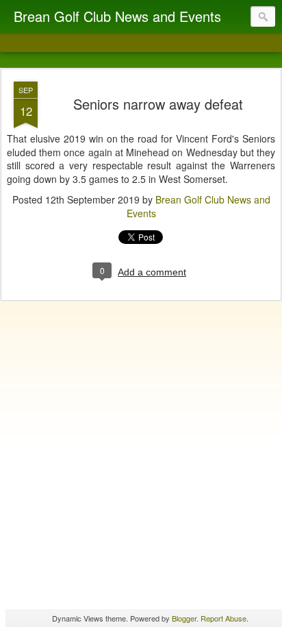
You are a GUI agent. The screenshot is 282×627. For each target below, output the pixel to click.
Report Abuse (223, 618)
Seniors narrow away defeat (158, 104)
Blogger (184, 618)
